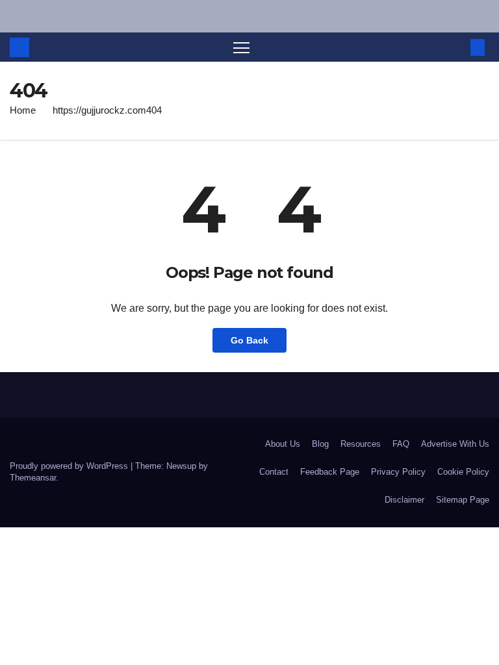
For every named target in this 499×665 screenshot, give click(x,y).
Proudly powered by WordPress (70, 466)
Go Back (249, 340)
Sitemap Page (462, 500)
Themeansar (33, 478)
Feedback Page (329, 472)
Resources (360, 444)
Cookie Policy (463, 472)
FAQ (400, 444)
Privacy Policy (398, 472)
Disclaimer (404, 500)
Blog (320, 444)
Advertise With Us (455, 444)
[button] (457, 47)
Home (23, 110)
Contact (273, 472)
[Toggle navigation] (241, 47)
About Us (282, 444)
